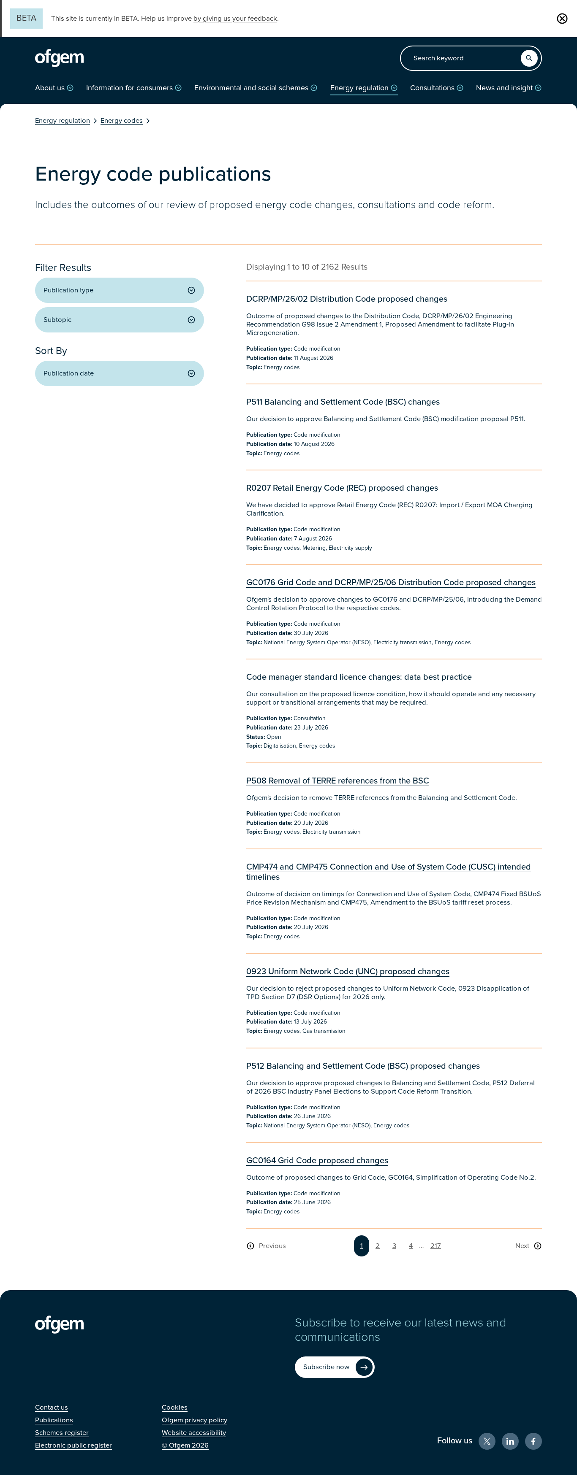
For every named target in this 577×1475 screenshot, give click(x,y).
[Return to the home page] (59, 58)
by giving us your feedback (235, 18)
